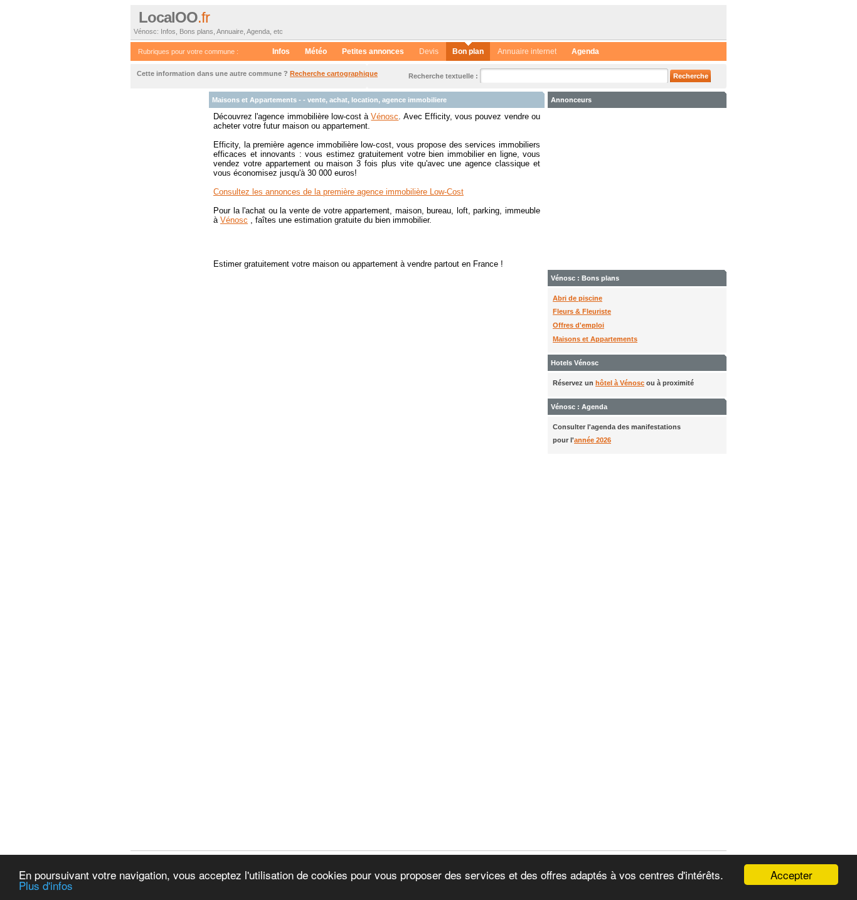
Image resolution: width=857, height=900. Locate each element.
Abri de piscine (577, 298)
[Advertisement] (168, 280)
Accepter (791, 874)
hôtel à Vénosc (619, 383)
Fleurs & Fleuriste (582, 311)
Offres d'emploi (578, 325)
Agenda (585, 51)
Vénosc (384, 116)
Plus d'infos (46, 885)
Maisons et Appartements (595, 339)
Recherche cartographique (334, 73)
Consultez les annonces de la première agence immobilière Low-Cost (338, 191)
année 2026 (592, 440)
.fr (174, 17)
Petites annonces (373, 51)
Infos (281, 51)
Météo (316, 51)
